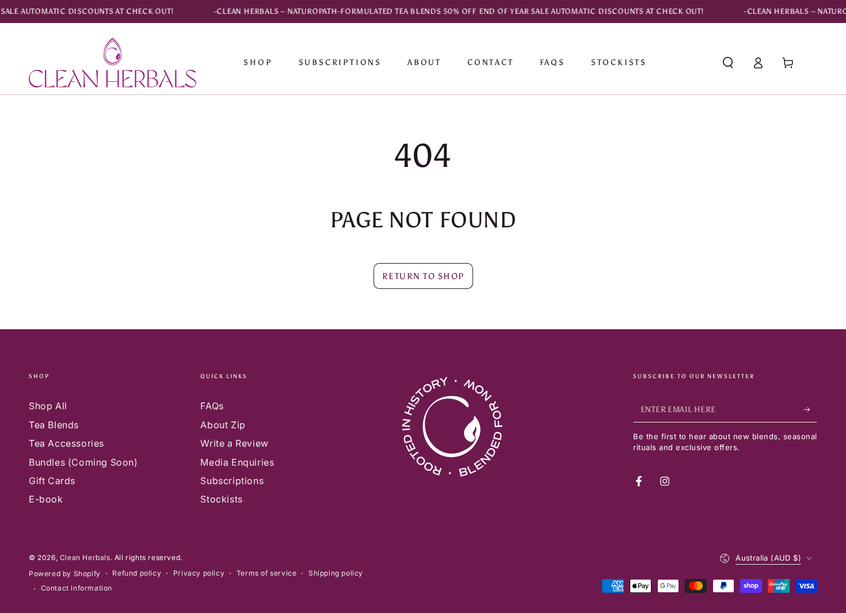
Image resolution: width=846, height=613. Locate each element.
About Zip (222, 425)
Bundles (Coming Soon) (83, 462)
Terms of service (267, 573)
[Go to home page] (112, 62)
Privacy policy (198, 573)
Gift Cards (52, 480)
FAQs (211, 406)
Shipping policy (335, 573)
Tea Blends (54, 425)
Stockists (221, 499)
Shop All (48, 406)
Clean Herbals (85, 557)
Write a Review (234, 443)
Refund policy (136, 573)
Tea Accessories (66, 443)
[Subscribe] (810, 409)
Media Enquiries (237, 462)
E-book (46, 499)
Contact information (76, 588)
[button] (728, 62)
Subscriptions (232, 480)
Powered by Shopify (65, 573)
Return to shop (423, 276)
